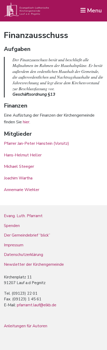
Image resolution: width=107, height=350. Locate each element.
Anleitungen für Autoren (25, 326)
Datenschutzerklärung (23, 254)
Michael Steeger (19, 166)
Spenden (12, 225)
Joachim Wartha (18, 178)
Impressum (13, 245)
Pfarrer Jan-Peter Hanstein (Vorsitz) (36, 143)
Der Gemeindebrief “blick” (27, 235)
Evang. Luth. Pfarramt (23, 215)
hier (26, 122)
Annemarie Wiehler (21, 190)
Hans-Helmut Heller (23, 155)
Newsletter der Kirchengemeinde (34, 264)
